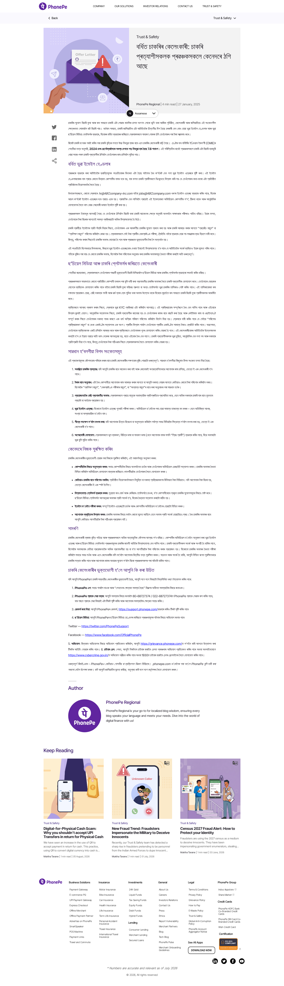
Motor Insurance (107, 889)
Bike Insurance (106, 894)
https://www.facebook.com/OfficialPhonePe (113, 635)
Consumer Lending (138, 929)
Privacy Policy (195, 894)
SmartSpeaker (76, 926)
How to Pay (194, 905)
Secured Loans (136, 940)
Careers (163, 894)
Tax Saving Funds (137, 900)
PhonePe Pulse (166, 942)
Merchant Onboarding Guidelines (170, 948)
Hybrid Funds (135, 915)
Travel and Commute (80, 942)
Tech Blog (164, 936)
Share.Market (225, 894)
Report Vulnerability (168, 921)
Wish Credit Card (227, 927)
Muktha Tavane (67, 856)
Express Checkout (79, 905)
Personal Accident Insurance (108, 922)
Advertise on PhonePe (81, 921)
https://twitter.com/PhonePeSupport (105, 626)
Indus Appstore (226, 889)
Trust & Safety (211, 6)
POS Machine (76, 931)
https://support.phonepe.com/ (138, 609)
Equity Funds (135, 905)
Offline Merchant (78, 910)
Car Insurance (106, 900)
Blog (161, 931)
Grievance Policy (197, 900)
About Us (163, 889)
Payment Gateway (79, 889)
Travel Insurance (107, 929)
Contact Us (185, 6)
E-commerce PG (78, 894)
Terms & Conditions (198, 889)
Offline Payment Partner (81, 915)
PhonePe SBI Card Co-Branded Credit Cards (229, 920)
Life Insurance (106, 910)
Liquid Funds (135, 894)
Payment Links (77, 936)
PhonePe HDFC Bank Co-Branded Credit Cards (229, 911)
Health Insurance (107, 905)
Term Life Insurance (109, 915)
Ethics (162, 915)
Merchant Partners (168, 926)
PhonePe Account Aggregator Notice (198, 930)
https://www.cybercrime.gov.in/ (88, 655)
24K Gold (133, 889)
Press (162, 910)
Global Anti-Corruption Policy (200, 922)
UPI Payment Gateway (81, 900)
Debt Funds (135, 910)
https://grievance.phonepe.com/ (161, 643)
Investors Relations (168, 900)
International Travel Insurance (108, 935)
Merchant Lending (138, 935)
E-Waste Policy (196, 910)
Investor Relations (155, 6)
